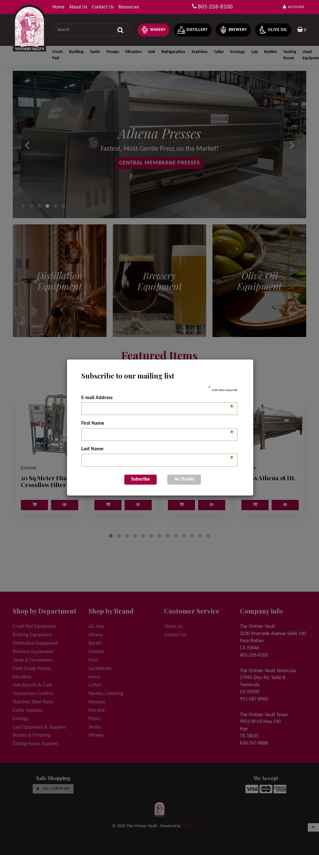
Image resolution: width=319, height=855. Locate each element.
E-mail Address (157, 398)
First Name (157, 424)
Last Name (157, 450)
